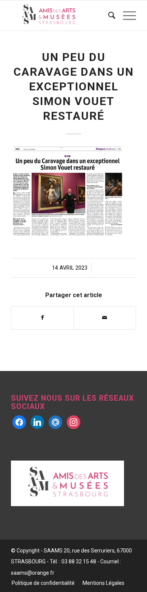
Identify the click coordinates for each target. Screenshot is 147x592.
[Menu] (125, 15)
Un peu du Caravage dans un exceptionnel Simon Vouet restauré (74, 86)
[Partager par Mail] (105, 318)
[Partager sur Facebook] (42, 318)
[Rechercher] (108, 15)
